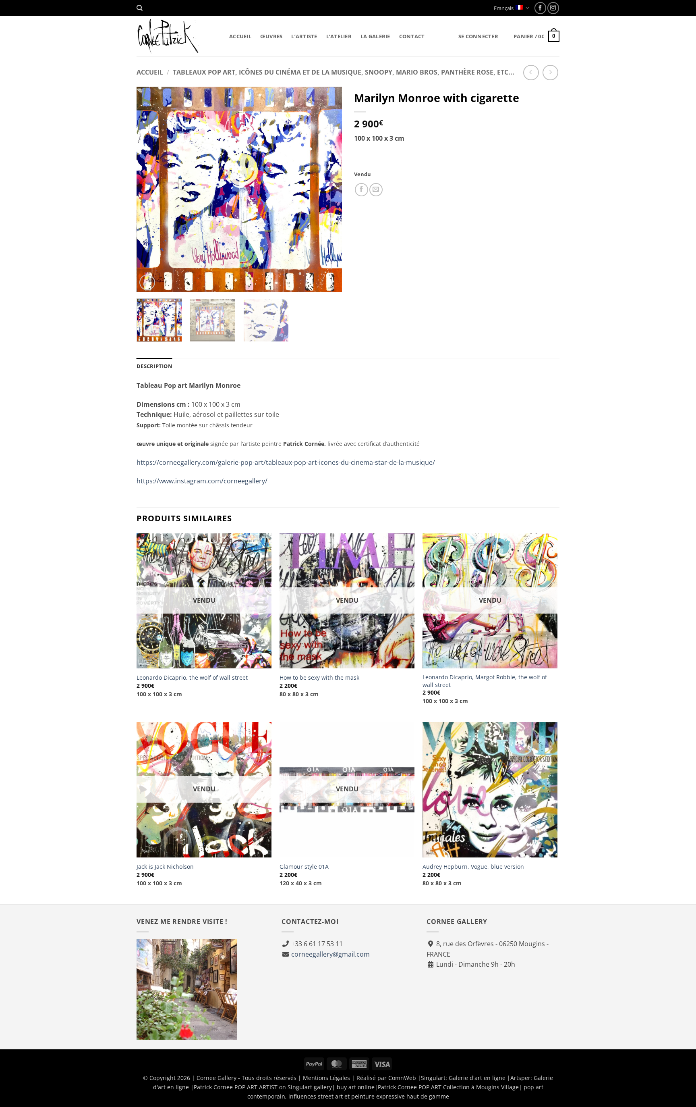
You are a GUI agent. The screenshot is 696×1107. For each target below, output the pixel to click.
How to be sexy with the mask (319, 677)
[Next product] (531, 73)
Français (504, 8)
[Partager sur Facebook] (361, 189)
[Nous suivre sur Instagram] (553, 8)
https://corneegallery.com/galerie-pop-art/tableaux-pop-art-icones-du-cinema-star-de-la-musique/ (286, 462)
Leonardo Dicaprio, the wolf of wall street (192, 677)
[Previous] (150, 189)
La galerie (375, 36)
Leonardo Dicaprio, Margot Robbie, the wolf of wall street (485, 681)
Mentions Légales (326, 1078)
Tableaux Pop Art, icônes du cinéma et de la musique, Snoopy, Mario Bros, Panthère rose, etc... (343, 72)
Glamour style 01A (304, 866)
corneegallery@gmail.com (330, 954)
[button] (478, 36)
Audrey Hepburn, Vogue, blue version (473, 866)
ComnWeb (402, 1078)
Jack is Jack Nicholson (165, 866)
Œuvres (271, 36)
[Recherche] (140, 8)
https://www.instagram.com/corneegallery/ (202, 481)
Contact (412, 36)
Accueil (240, 36)
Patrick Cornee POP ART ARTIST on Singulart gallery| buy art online (284, 1087)
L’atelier (339, 36)
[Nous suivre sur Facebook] (540, 8)
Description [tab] (154, 366)
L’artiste (304, 36)
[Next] (328, 189)
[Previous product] (550, 73)
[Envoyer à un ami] (376, 189)
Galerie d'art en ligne (477, 1078)
